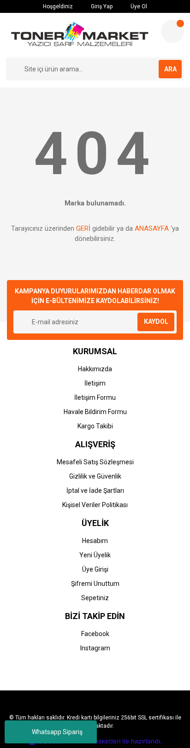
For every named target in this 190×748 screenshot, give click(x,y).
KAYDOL (156, 321)
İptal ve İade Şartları (95, 490)
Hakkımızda (95, 369)
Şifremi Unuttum (95, 583)
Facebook (95, 633)
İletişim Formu (95, 397)
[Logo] (80, 35)
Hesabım (95, 540)
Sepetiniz (95, 598)
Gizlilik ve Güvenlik (95, 476)
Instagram (95, 648)
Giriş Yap (101, 6)
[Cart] (172, 31)
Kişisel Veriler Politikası (95, 504)
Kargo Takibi (95, 426)
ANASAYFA (152, 228)
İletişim (95, 383)
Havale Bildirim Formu (95, 411)
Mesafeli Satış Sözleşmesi (95, 462)
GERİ (83, 228)
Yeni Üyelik (95, 555)
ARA (170, 69)
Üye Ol (138, 6)
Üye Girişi (95, 569)
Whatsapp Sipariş (57, 732)
